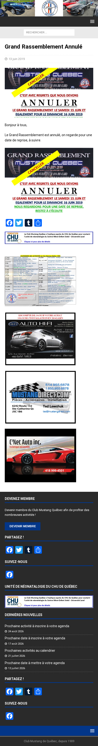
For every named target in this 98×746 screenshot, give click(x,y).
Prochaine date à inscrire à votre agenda (35, 638)
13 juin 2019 (17, 59)
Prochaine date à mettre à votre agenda (35, 663)
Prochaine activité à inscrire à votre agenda (37, 626)
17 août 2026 (16, 643)
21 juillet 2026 (16, 655)
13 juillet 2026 (16, 668)
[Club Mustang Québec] (49, 13)
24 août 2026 (16, 631)
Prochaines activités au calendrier (30, 650)
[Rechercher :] (49, 32)
